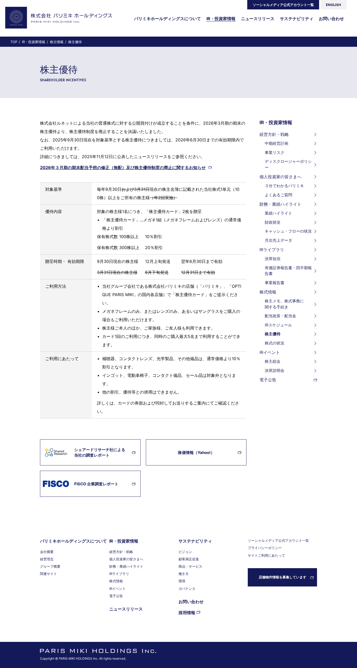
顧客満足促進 (189, 559)
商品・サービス (190, 566)
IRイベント (270, 352)
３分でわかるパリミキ (284, 185)
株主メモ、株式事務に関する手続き (284, 303)
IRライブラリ (272, 249)
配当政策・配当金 (280, 315)
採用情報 (187, 612)
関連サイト (48, 574)
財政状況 (272, 222)
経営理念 (47, 559)
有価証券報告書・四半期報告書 (288, 270)
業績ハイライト (278, 213)
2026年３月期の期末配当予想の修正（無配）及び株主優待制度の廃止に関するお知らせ (123, 167)
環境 (182, 581)
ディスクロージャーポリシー (288, 164)
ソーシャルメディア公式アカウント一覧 (283, 5)
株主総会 (272, 361)
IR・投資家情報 (276, 122)
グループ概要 (50, 566)
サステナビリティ (195, 541)
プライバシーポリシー (265, 548)
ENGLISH (333, 5)
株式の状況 (274, 343)
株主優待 (272, 333)
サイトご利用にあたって (266, 555)
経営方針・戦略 (274, 134)
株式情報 (268, 292)
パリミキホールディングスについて (73, 541)
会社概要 (47, 552)
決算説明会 (274, 370)
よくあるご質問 (278, 194)
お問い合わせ (191, 601)
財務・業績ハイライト (280, 204)
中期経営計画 (276, 143)
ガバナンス (187, 588)
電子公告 (268, 379)
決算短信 (272, 258)
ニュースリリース (126, 609)
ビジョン (185, 552)
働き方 (184, 574)
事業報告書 (274, 282)
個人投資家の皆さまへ (280, 176)
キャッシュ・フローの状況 (288, 231)
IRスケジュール (278, 325)
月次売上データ (278, 240)
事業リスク (274, 152)
